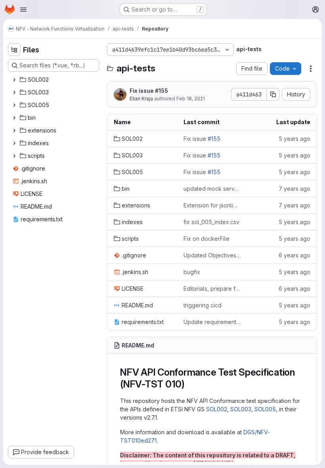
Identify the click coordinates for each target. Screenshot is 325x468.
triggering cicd (203, 305)
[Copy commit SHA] (273, 94)
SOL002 (216, 409)
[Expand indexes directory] (14, 143)
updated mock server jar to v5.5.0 (212, 188)
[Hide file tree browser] (14, 49)
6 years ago (294, 255)
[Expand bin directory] (14, 118)
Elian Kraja (141, 99)
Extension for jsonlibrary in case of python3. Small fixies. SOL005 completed (212, 205)
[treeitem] (54, 79)
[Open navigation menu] (23, 9)
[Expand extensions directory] (14, 130)
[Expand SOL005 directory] (14, 105)
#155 (161, 90)
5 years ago (294, 138)
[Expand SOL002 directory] (14, 79)
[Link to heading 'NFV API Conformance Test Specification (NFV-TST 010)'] (190, 384)
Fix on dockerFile (206, 238)
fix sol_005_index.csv (211, 222)
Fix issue (149, 90)
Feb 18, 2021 (190, 99)
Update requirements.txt (212, 321)
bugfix (192, 272)
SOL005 (265, 409)
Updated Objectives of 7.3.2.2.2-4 (212, 255)
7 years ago (294, 188)
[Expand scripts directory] (14, 156)
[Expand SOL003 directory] (14, 92)
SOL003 (240, 409)
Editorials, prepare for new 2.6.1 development (212, 288)
